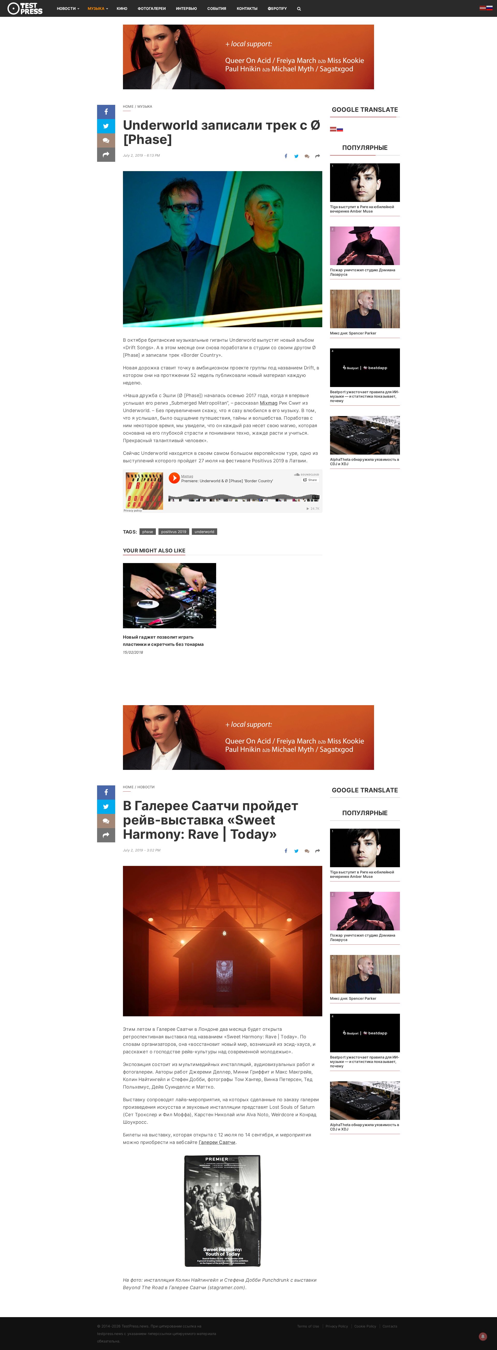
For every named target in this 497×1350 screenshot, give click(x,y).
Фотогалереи (152, 8)
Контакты (247, 8)
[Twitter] (106, 126)
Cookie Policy (365, 1326)
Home (128, 106)
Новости (66, 8)
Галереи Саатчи (217, 1142)
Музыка (96, 8)
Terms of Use (308, 1326)
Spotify (279, 8)
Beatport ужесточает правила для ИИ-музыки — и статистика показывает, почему (365, 396)
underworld (204, 531)
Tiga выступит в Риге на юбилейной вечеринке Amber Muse (362, 209)
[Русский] (340, 129)
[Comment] (106, 140)
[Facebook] (106, 112)
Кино (122, 8)
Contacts (390, 1326)
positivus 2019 (173, 531)
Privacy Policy (337, 1326)
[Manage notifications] (483, 1336)
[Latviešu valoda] (333, 129)
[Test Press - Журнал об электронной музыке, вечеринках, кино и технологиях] (28, 8)
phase (147, 531)
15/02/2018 (133, 652)
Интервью (186, 8)
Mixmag (268, 403)
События (216, 8)
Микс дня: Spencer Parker (353, 333)
